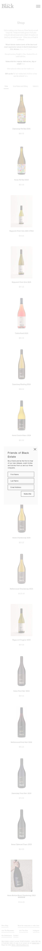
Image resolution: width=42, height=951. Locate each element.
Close (35, 449)
